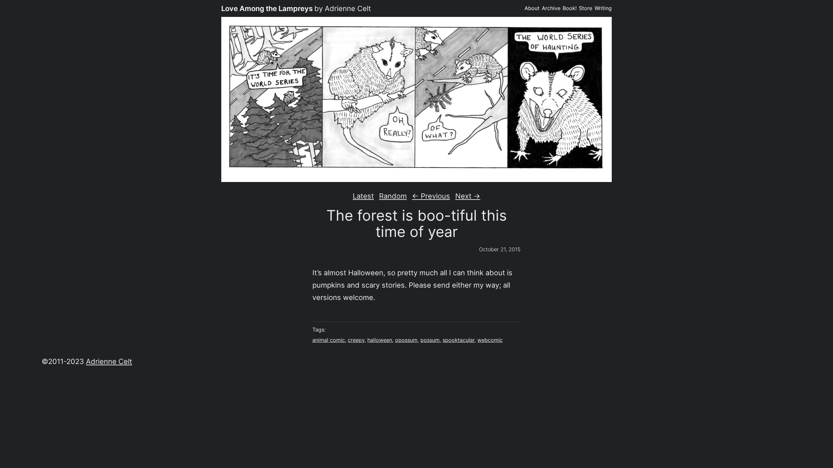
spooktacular (458, 340)
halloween (379, 340)
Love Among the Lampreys (267, 8)
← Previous (431, 195)
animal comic (328, 340)
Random (393, 195)
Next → (467, 195)
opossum (406, 340)
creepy (356, 340)
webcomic (490, 340)
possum (430, 340)
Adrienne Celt (109, 361)
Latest (363, 195)
